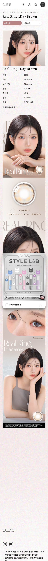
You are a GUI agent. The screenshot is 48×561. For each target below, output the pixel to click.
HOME (6, 13)
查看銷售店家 (9, 107)
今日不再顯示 (15, 305)
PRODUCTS (18, 13)
